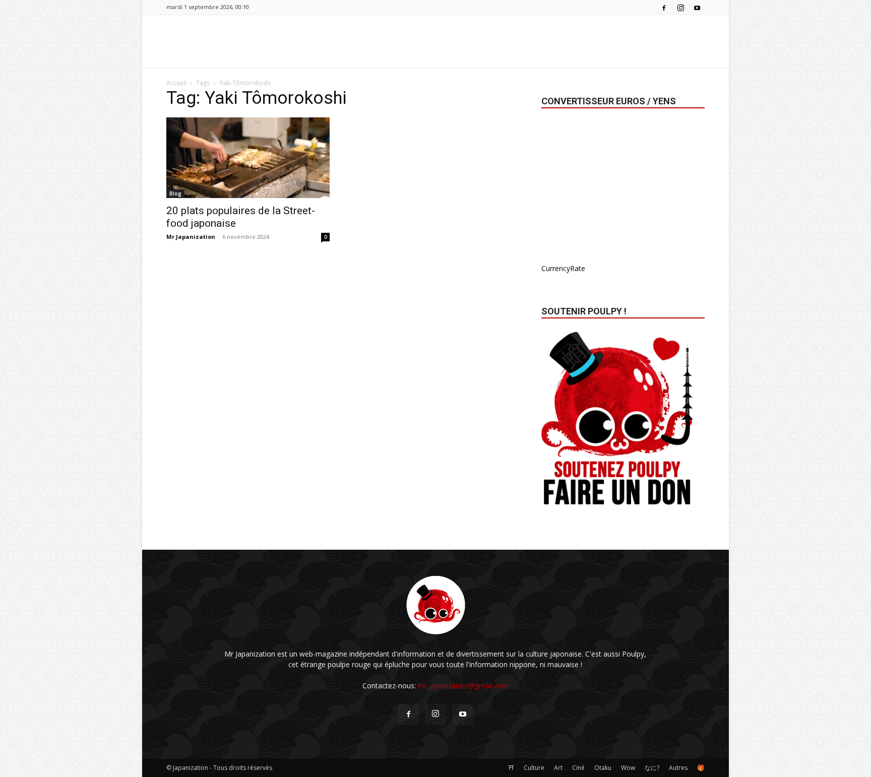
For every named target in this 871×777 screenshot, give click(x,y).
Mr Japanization (190, 236)
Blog (175, 193)
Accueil (176, 83)
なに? (652, 767)
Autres (678, 767)
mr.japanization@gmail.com (463, 685)
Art (558, 767)
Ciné (578, 767)
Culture (534, 767)
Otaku (602, 767)
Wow (628, 767)
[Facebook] (663, 7)
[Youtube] (697, 7)
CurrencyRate (563, 268)
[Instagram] (680, 7)
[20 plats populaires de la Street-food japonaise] (248, 157)
